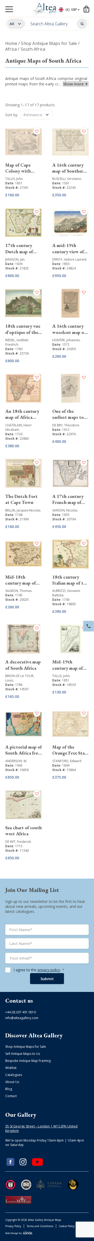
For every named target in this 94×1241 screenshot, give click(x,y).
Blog (8, 1089)
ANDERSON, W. (16, 761)
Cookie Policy (66, 1226)
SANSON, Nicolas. (65, 510)
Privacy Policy (13, 1226)
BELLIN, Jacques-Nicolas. (23, 510)
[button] (37, 131)
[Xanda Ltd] (19, 1233)
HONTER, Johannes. (66, 340)
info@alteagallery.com (21, 1018)
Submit (47, 978)
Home (11, 43)
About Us (12, 1082)
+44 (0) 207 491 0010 (20, 1012)
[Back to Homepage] (45, 9)
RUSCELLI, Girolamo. (67, 179)
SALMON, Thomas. (18, 591)
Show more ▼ (75, 83)
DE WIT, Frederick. (18, 841)
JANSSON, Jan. (15, 259)
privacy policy (49, 969)
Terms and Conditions (40, 1226)
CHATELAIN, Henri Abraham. (18, 427)
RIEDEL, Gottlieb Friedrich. (16, 342)
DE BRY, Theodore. (66, 425)
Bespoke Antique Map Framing (28, 1060)
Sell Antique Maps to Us (22, 1053)
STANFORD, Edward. (67, 761)
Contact (11, 1096)
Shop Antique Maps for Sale (49, 43)
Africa (11, 49)
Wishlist (10, 1068)
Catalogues (13, 1075)
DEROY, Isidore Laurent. (69, 259)
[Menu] (9, 9)
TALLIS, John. (14, 179)
